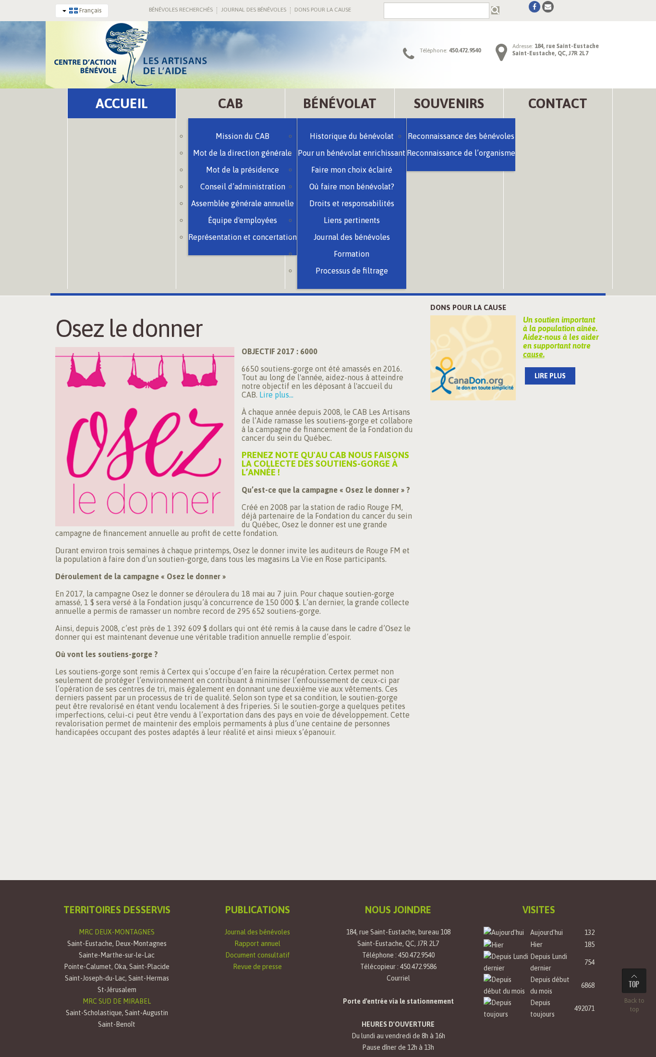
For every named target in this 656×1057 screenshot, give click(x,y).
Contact (557, 103)
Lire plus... (276, 394)
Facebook (534, 6)
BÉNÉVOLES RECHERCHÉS (181, 9)
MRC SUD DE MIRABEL (117, 1001)
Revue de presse (257, 966)
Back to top (634, 1005)
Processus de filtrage (352, 270)
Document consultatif (257, 955)
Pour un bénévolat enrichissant (351, 153)
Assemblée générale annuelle (242, 203)
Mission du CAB (242, 136)
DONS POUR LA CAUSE (322, 9)
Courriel (398, 978)
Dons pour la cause (468, 307)
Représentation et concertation (242, 237)
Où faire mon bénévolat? (351, 186)
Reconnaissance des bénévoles (461, 136)
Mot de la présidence (242, 169)
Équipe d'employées (242, 220)
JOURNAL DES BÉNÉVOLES (253, 9)
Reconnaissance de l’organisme (461, 153)
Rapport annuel (257, 943)
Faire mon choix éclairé (351, 169)
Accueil (122, 103)
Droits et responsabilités (351, 203)
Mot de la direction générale (242, 153)
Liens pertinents (352, 220)
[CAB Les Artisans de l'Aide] (130, 54)
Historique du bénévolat (352, 136)
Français (89, 10)
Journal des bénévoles (257, 932)
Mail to (548, 6)
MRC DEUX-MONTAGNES (117, 932)
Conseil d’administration (242, 186)
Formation (351, 253)
